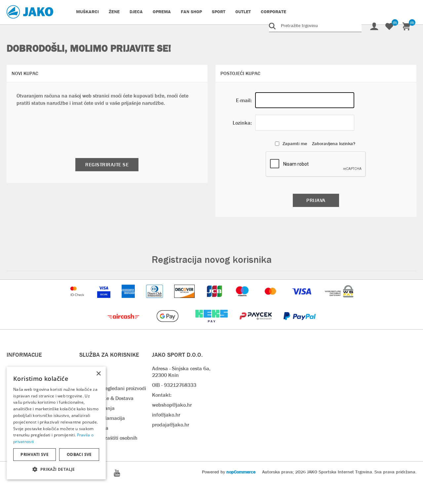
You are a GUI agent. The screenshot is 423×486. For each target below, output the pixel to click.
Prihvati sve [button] (34, 454)
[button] (56, 469)
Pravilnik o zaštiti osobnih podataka (108, 441)
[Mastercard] (271, 301)
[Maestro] (242, 301)
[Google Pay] (168, 325)
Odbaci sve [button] (79, 454)
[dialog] (56, 423)
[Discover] (185, 301)
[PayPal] (299, 325)
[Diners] (155, 301)
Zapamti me (295, 143)
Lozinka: (242, 122)
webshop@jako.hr (172, 404)
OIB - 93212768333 (174, 385)
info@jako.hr (166, 414)
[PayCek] (256, 325)
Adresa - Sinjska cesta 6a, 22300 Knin (181, 372)
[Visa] (302, 301)
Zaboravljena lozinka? (333, 143)
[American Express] (129, 301)
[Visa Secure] (104, 301)
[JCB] (215, 301)
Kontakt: (162, 394)
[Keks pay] (212, 325)
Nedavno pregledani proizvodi (112, 388)
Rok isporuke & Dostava (106, 398)
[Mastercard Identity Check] (78, 301)
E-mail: (244, 100)
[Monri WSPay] (339, 301)
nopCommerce (240, 472)
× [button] (98, 373)
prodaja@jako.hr (170, 424)
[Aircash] (124, 325)
